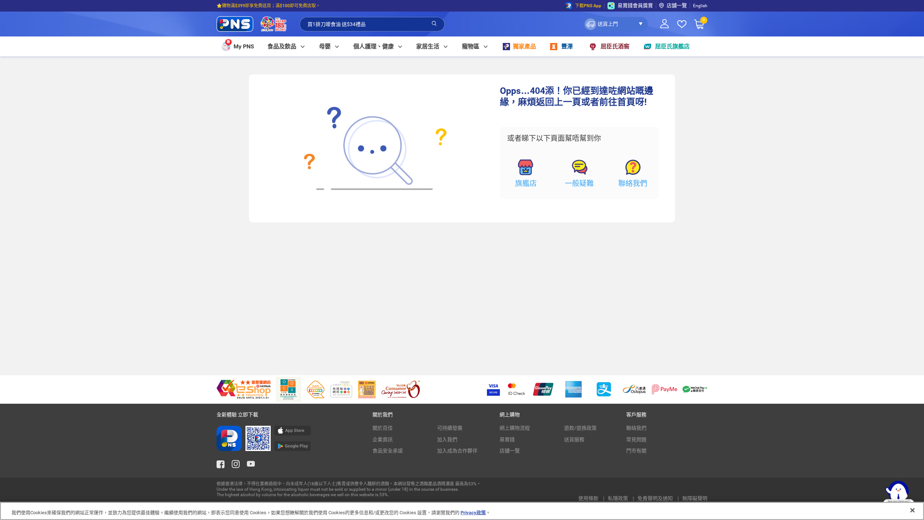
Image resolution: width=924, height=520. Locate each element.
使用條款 (589, 498)
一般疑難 (579, 183)
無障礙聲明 (694, 498)
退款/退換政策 (580, 428)
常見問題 (636, 439)
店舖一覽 (677, 5)
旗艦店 (526, 183)
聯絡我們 (632, 183)
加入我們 (447, 439)
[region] (462, 511)
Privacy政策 (473, 512)
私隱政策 (618, 498)
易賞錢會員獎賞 (635, 5)
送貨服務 (574, 439)
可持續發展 (449, 428)
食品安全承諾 (387, 451)
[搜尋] (434, 24)
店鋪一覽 (510, 451)
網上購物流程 (515, 428)
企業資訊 (382, 439)
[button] (615, 24)
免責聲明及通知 (655, 498)
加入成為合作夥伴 (457, 451)
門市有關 (636, 451)
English (700, 5)
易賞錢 (507, 439)
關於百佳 (382, 428)
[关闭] (912, 510)
